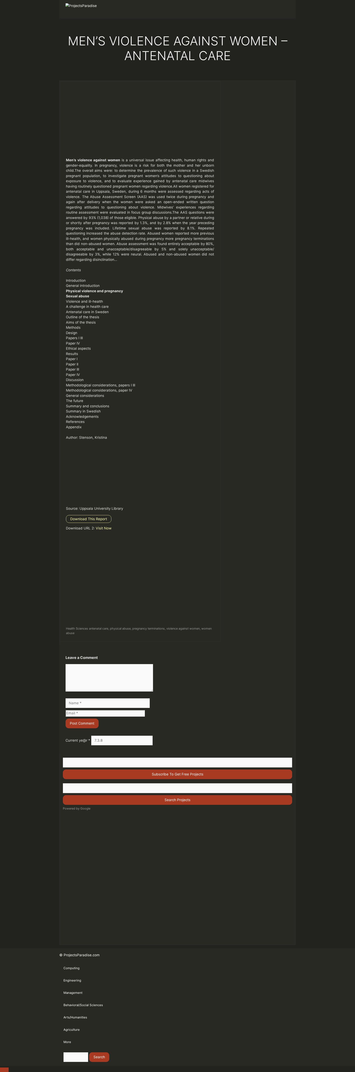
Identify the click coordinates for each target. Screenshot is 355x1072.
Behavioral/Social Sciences (83, 1005)
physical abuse (120, 628)
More (67, 1042)
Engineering (72, 980)
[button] (283, 9)
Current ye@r (78, 740)
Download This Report (88, 519)
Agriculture (71, 1030)
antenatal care (98, 628)
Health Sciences (77, 628)
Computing (71, 968)
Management (72, 993)
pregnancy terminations (148, 628)
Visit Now (104, 528)
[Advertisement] (140, 123)
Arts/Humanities (75, 1017)
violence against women (183, 628)
